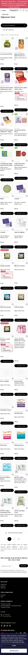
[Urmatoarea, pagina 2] (14, 539)
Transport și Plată (5, 607)
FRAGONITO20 (21, 98)
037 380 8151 (6, 614)
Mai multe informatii (18, 642)
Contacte (3, 595)
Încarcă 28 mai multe (15, 532)
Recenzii (3, 586)
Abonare (23, 565)
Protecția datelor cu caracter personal (11, 605)
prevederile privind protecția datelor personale (14, 572)
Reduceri (3, 587)
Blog (2, 596)
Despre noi (4, 584)
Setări (14, 645)
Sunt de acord (14, 650)
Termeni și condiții (5, 604)
